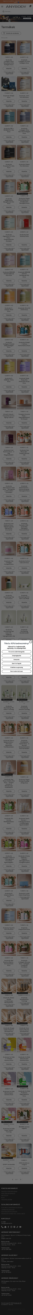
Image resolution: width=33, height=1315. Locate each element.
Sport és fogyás (16, 663)
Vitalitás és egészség (16, 667)
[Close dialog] (30, 642)
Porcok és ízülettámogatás (16, 652)
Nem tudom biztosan (16, 671)
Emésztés (16, 659)
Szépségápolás (16, 656)
